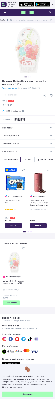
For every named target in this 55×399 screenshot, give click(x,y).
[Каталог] (4, 12)
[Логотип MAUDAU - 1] (27, 12)
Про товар (7, 127)
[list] (4, 339)
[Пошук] (50, 12)
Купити (13, 225)
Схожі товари (11, 303)
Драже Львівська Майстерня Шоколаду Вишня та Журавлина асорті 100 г (39, 203)
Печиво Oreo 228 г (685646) (12, 202)
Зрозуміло (28, 394)
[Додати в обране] (51, 95)
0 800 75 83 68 (10, 318)
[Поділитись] (44, 95)
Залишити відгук (9, 88)
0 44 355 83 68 (10, 325)
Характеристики (10, 135)
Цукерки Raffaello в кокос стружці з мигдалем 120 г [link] (31, 20)
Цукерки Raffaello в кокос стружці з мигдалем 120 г (13, 282)
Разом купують (9, 151)
